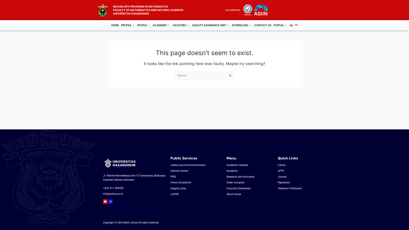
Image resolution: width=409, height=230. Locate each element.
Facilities (179, 25)
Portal (279, 25)
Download (240, 25)
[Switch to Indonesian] (296, 25)
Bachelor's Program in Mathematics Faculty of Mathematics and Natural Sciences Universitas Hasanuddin (148, 10)
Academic (160, 25)
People (142, 25)
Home (115, 25)
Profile (126, 25)
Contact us (262, 25)
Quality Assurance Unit (209, 25)
